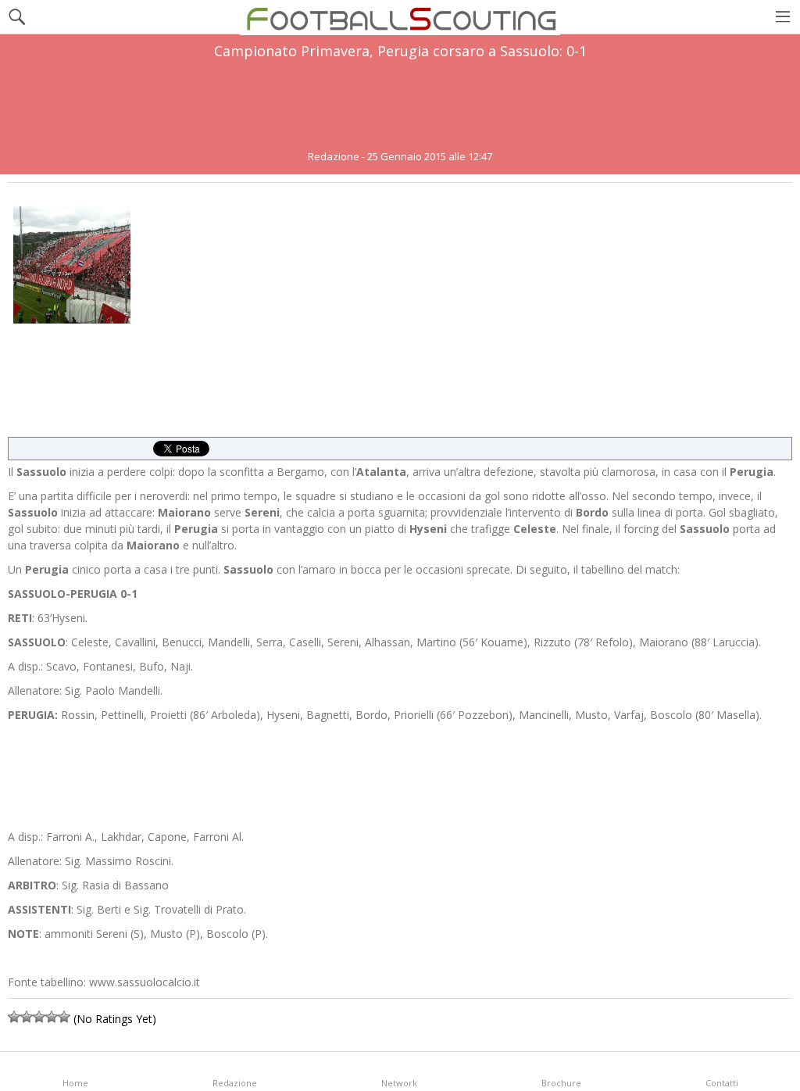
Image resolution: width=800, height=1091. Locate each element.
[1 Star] (14, 1017)
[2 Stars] (26, 1017)
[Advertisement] (400, 105)
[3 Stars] (39, 1017)
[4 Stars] (51, 1017)
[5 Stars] (64, 1017)
